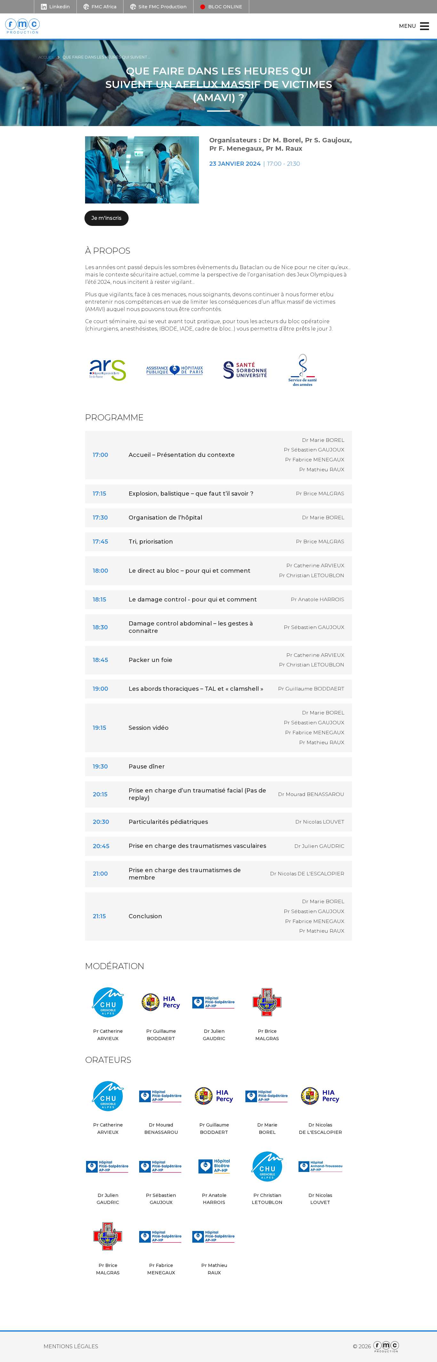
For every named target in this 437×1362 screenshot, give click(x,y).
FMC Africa (103, 7)
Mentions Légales (71, 1346)
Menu (407, 26)
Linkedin (59, 7)
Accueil (46, 57)
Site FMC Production (163, 7)
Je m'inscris (106, 218)
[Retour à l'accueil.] (26, 26)
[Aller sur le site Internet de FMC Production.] (385, 1346)
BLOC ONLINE (225, 7)
